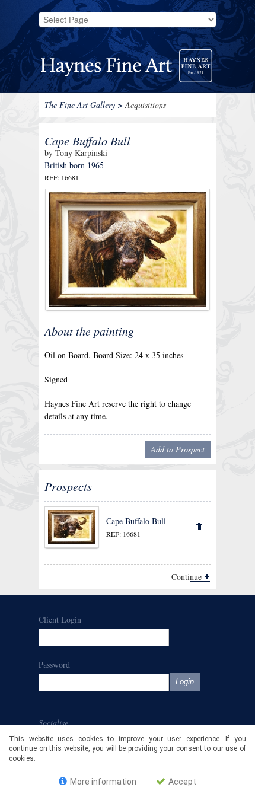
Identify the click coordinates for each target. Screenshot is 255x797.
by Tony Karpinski (75, 152)
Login (185, 681)
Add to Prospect (178, 449)
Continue (186, 576)
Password (54, 664)
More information (102, 781)
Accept (181, 781)
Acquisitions (145, 104)
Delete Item (198, 525)
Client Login (60, 619)
